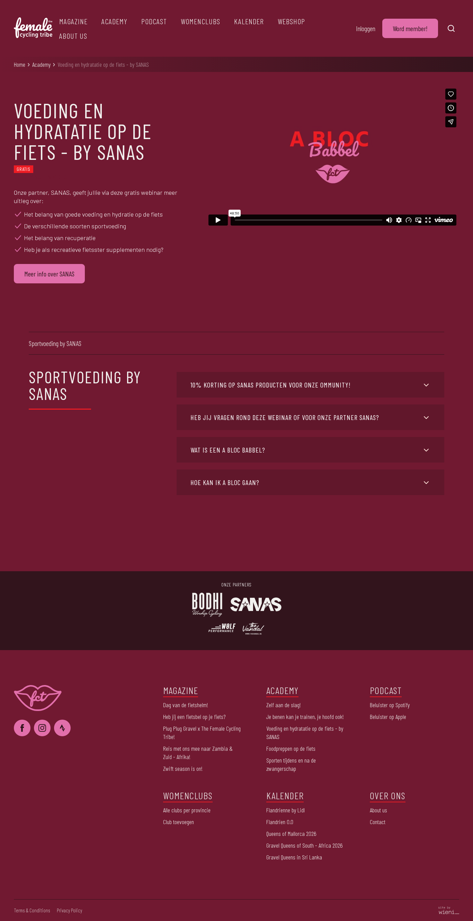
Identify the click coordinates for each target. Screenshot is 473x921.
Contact (377, 822)
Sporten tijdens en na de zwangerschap (291, 764)
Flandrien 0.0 (279, 822)
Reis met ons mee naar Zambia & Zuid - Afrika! (198, 752)
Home (19, 64)
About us (73, 35)
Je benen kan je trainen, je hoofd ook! (305, 716)
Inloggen (365, 28)
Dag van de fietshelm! (185, 705)
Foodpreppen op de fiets (290, 748)
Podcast (154, 21)
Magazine (73, 21)
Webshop (291, 21)
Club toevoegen (178, 822)
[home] (33, 28)
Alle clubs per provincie (187, 810)
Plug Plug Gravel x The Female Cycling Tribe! (202, 732)
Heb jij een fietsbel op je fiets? (194, 716)
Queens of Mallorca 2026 (291, 833)
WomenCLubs (200, 21)
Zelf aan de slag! (283, 705)
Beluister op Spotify (390, 705)
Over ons (387, 795)
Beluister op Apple (388, 716)
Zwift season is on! (183, 768)
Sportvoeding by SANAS (55, 343)
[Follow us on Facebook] (22, 728)
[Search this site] (451, 28)
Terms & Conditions (32, 910)
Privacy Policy (69, 910)
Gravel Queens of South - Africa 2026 (304, 845)
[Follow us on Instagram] (42, 728)
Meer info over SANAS (49, 274)
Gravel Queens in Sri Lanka (294, 857)
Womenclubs (188, 795)
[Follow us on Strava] (62, 728)
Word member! (410, 28)
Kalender (249, 21)
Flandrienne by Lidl (285, 810)
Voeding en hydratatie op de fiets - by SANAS (103, 64)
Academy (114, 21)
